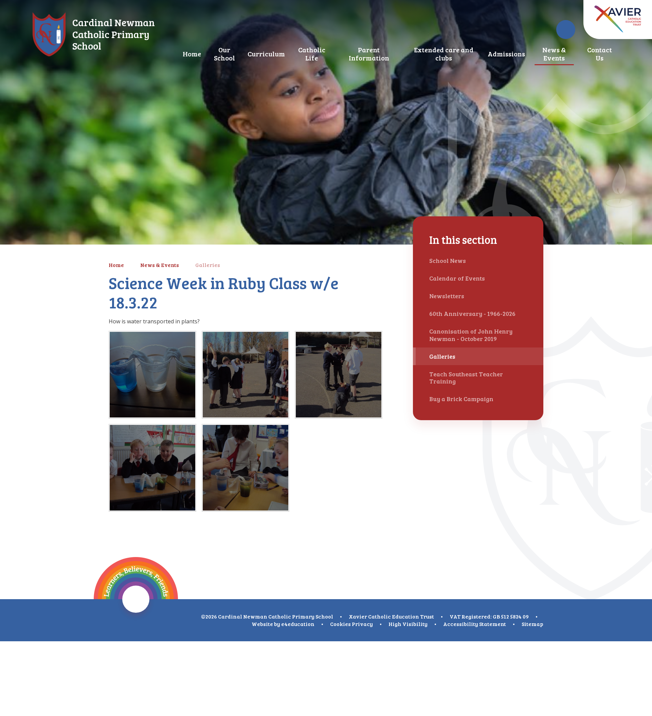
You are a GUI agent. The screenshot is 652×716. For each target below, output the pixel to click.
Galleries (207, 264)
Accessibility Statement (474, 623)
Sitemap (532, 623)
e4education (297, 623)
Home (116, 264)
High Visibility (408, 623)
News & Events (159, 264)
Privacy (362, 623)
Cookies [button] (340, 623)
